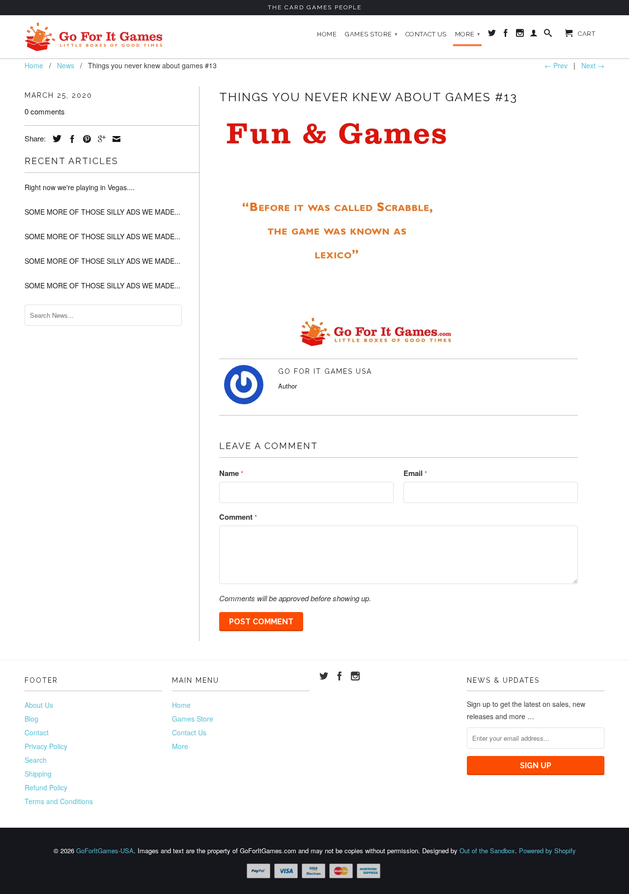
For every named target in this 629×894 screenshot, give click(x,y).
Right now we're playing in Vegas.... (80, 187)
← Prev (556, 65)
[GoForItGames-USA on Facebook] (506, 35)
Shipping (38, 774)
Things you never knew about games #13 (368, 97)
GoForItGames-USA (105, 850)
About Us (39, 705)
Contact (37, 732)
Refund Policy (46, 787)
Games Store (371, 34)
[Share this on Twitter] (54, 138)
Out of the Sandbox (487, 850)
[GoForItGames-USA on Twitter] (492, 35)
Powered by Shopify (547, 850)
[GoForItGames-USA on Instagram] (520, 35)
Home (327, 34)
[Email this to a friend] (114, 139)
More (468, 34)
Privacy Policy (46, 746)
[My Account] (534, 35)
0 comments (45, 111)
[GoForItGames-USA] (93, 37)
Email (415, 473)
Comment (238, 516)
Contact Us (426, 34)
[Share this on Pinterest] (84, 139)
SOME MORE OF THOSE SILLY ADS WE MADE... (102, 211)
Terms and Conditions (59, 801)
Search (36, 760)
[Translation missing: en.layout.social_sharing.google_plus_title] (99, 139)
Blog (31, 719)
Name (231, 473)
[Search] (548, 35)
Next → (592, 65)
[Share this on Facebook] (69, 139)
